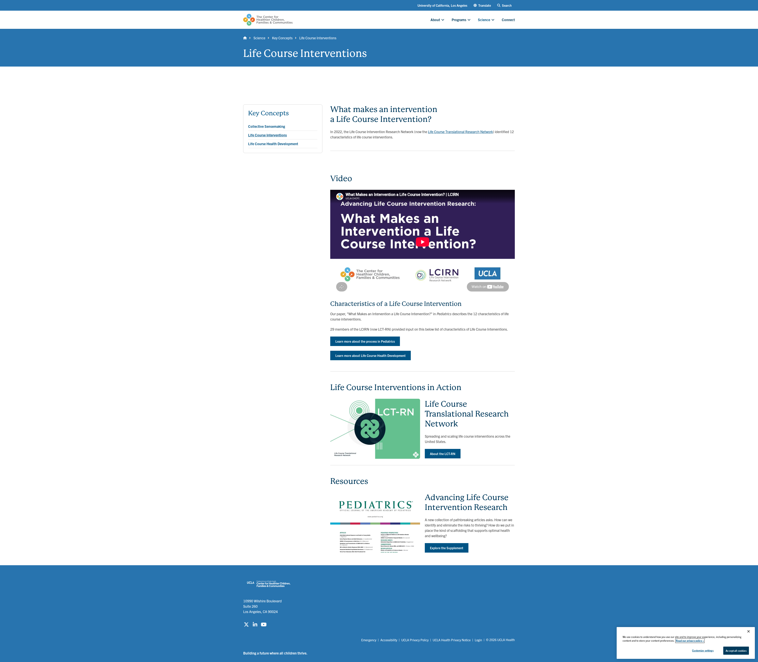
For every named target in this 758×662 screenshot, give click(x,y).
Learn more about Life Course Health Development (370, 355)
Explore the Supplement (446, 548)
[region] (686, 643)
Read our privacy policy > (690, 640)
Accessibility (388, 640)
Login (478, 640)
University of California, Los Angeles (442, 5)
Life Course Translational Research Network (460, 131)
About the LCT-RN (442, 454)
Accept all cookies (736, 650)
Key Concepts (282, 38)
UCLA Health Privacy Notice (452, 640)
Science (259, 38)
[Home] (245, 37)
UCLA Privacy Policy (415, 640)
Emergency (368, 640)
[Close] (748, 631)
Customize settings (702, 650)
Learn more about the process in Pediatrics (365, 341)
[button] (482, 5)
